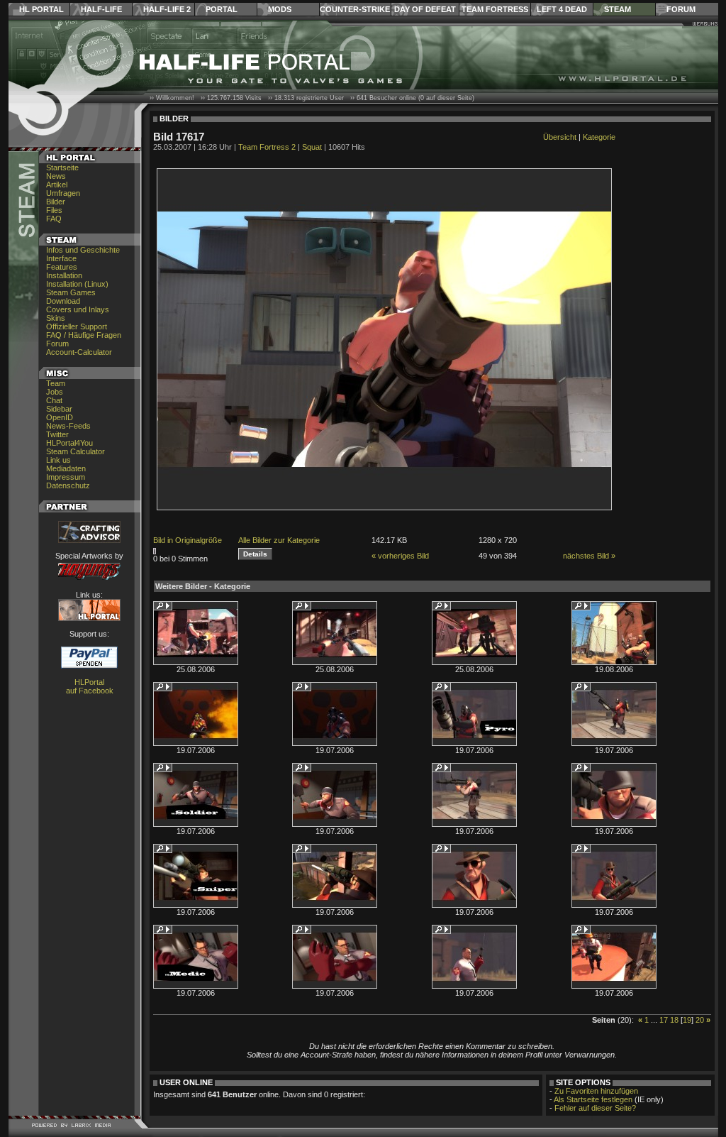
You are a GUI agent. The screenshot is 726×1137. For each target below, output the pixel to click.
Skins (55, 318)
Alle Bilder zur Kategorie (279, 540)
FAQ (54, 218)
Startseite (62, 167)
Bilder (55, 201)
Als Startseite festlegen (593, 1099)
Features (61, 267)
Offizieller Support (76, 326)
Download (63, 301)
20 (700, 1020)
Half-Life (101, 9)
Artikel (56, 184)
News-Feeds (68, 426)
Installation (64, 275)
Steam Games (71, 292)
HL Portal (41, 9)
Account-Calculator (79, 352)
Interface (61, 258)
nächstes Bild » (589, 555)
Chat (54, 400)
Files (54, 210)
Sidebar (59, 409)
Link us (58, 460)
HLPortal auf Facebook (89, 686)
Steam (617, 9)
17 (663, 1020)
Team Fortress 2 (267, 147)
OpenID (59, 417)
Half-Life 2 (167, 9)
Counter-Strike (355, 9)
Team (55, 383)
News (56, 176)
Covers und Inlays (77, 309)
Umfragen (63, 193)
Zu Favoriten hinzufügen (596, 1091)
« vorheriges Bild (400, 555)
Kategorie (599, 137)
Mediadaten (66, 468)
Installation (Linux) (77, 284)
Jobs (54, 392)
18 (674, 1020)
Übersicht (559, 137)
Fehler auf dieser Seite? (595, 1108)
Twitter (57, 434)
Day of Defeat (425, 9)
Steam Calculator (75, 451)
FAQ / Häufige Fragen (83, 335)
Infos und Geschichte (83, 250)
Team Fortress (495, 9)
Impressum (65, 477)
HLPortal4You (69, 443)
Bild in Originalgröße (187, 540)
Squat (312, 147)
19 (687, 1020)
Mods (279, 9)
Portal (222, 9)
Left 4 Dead (562, 9)
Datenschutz (68, 485)
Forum (681, 9)
